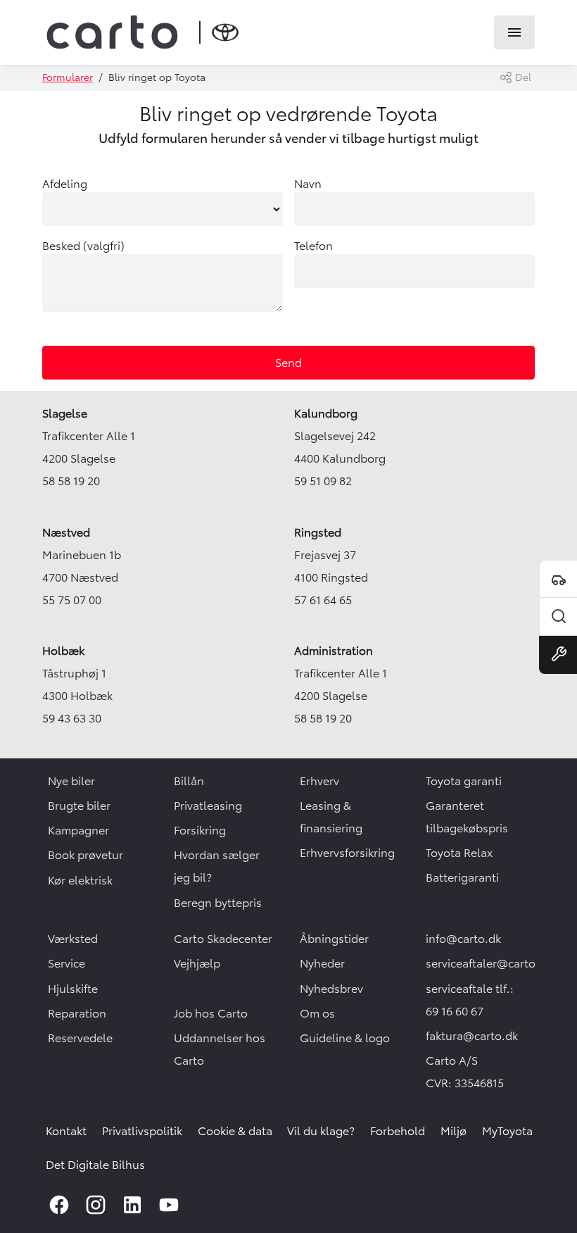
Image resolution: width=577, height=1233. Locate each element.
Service (66, 963)
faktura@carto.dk (472, 1036)
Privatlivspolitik (142, 1131)
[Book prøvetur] (558, 579)
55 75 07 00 (71, 600)
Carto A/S (452, 1060)
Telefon (313, 246)
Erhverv (319, 781)
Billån (189, 781)
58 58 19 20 (71, 481)
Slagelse (64, 413)
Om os (317, 1013)
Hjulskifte (73, 989)
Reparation (77, 1013)
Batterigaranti (462, 877)
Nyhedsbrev (331, 989)
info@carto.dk (463, 939)
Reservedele (80, 1038)
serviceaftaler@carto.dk (489, 963)
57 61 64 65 (323, 600)
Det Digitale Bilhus (95, 1165)
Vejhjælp (197, 963)
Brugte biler (79, 806)
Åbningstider (334, 939)
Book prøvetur (85, 855)
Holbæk (63, 651)
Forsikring (200, 830)
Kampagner (78, 830)
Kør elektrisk (80, 880)
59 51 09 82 (323, 481)
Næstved (66, 532)
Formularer (67, 77)
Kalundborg (325, 413)
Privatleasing (208, 806)
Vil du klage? (321, 1131)
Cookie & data (235, 1131)
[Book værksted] (558, 655)
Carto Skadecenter (223, 939)
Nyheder (322, 963)
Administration (333, 651)
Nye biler (71, 781)
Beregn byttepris (218, 903)
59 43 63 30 (71, 718)
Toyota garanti (464, 781)
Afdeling (64, 184)
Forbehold (397, 1131)
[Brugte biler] (558, 617)
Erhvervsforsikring (347, 853)
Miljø (453, 1131)
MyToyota (507, 1131)
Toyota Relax (459, 853)
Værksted (73, 939)
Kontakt (66, 1131)
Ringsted (317, 532)
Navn (308, 184)
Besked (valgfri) (83, 246)
